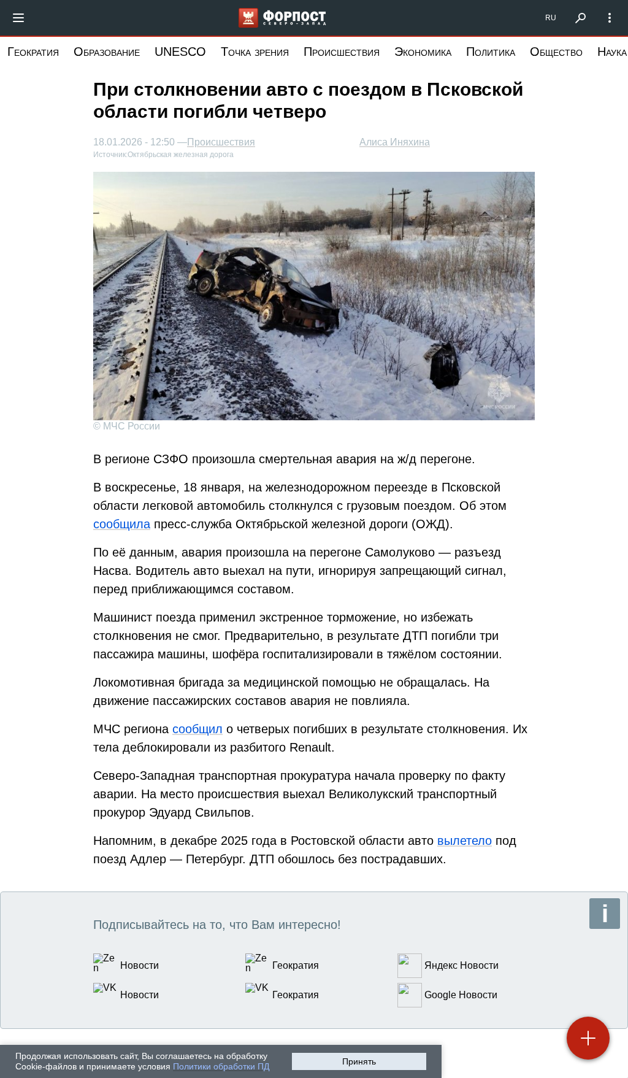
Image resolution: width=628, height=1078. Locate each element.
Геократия (33, 51)
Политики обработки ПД (221, 1066)
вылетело (464, 840)
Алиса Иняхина (394, 142)
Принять (359, 1061)
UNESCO (180, 51)
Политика (490, 51)
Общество (556, 51)
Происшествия (342, 51)
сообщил (197, 729)
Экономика (422, 51)
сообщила (121, 524)
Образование (107, 51)
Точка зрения (255, 51)
